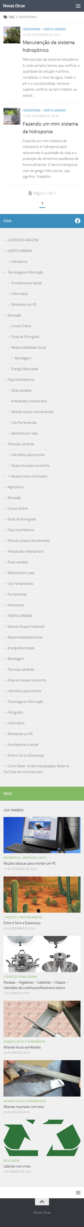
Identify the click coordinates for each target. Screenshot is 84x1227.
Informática (19, 294)
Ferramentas (17, 594)
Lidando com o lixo (17, 1166)
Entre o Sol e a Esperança (26, 755)
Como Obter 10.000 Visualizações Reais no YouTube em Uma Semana (36, 769)
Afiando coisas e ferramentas (32, 412)
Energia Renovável (24, 369)
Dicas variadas (21, 390)
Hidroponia (31, 29)
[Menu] (78, 6)
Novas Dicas (14, 5)
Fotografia (15, 712)
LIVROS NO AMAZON (23, 240)
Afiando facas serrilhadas (22, 1047)
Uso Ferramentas (24, 423)
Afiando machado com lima (24, 1107)
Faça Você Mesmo (21, 380)
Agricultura (15, 487)
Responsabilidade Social (28, 347)
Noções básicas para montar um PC (30, 863)
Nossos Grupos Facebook (26, 626)
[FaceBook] (77, 221)
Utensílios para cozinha (27, 455)
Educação (14, 315)
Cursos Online (21, 326)
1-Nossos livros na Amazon (28, 476)
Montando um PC (24, 304)
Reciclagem (23, 358)
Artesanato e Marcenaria (29, 401)
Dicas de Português (25, 337)
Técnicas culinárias (21, 444)
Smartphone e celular (26, 283)
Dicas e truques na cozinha (30, 465)
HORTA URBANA (54, 29)
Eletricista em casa (24, 433)
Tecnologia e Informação (25, 272)
